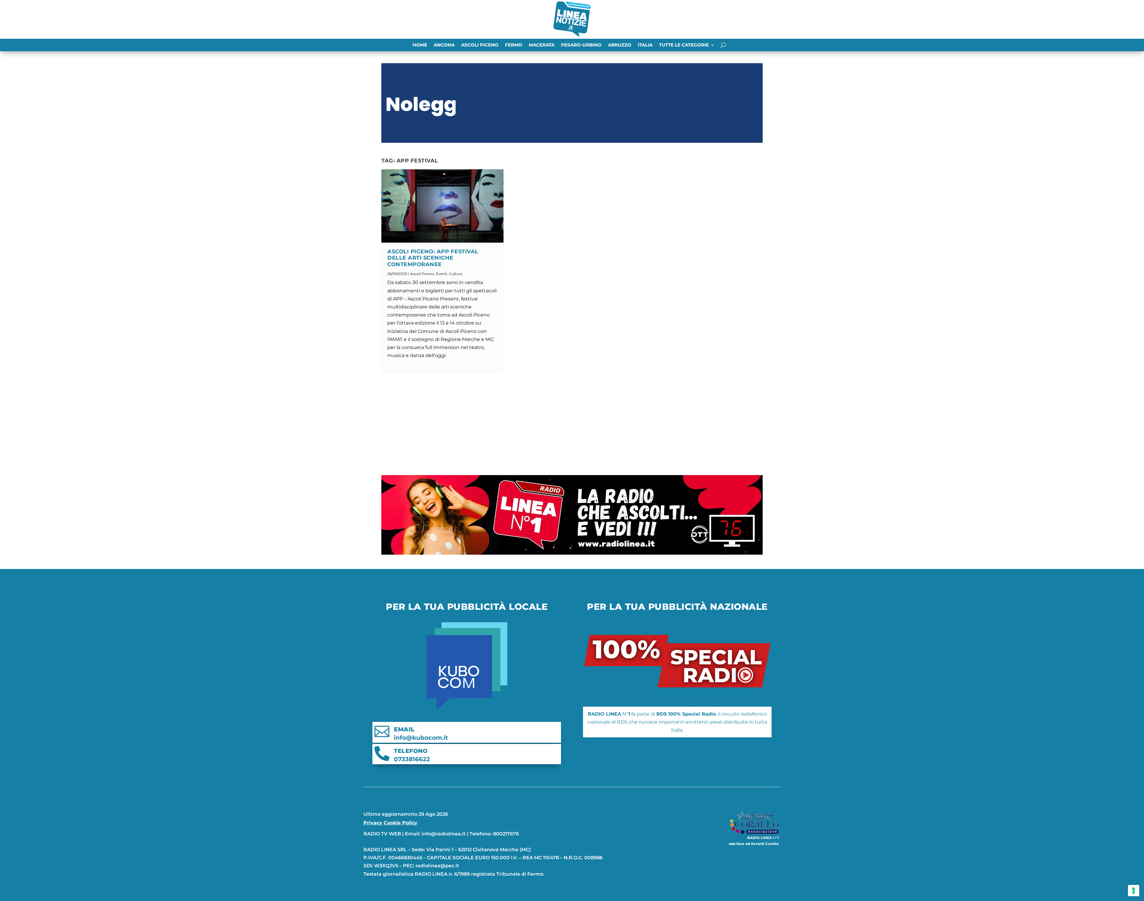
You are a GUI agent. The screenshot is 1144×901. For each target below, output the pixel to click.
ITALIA (645, 45)
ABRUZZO (619, 45)
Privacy (372, 823)
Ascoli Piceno (479, 45)
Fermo (513, 45)
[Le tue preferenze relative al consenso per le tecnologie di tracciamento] (1133, 890)
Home (420, 45)
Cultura (455, 274)
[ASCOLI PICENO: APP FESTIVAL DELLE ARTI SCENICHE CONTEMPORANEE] (442, 206)
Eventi (441, 274)
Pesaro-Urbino (581, 45)
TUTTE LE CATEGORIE (684, 45)
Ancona (444, 45)
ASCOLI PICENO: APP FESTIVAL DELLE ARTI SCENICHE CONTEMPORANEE (432, 258)
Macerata (541, 45)
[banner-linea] (572, 553)
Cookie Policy (400, 823)
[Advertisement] (572, 423)
